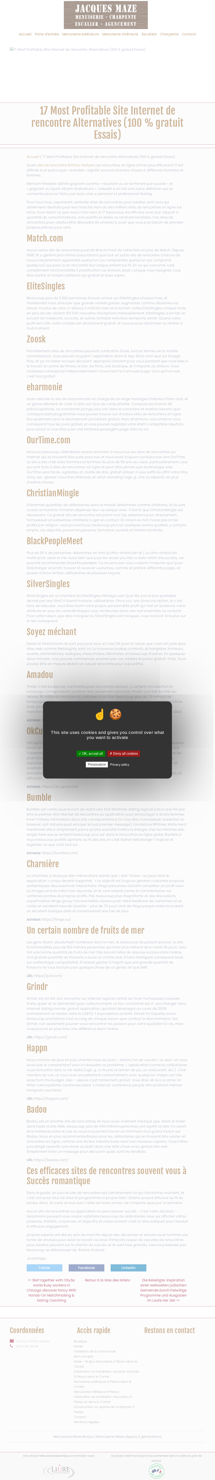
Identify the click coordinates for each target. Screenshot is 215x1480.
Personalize (97, 764)
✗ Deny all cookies (124, 753)
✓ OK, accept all (91, 753)
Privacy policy (119, 764)
